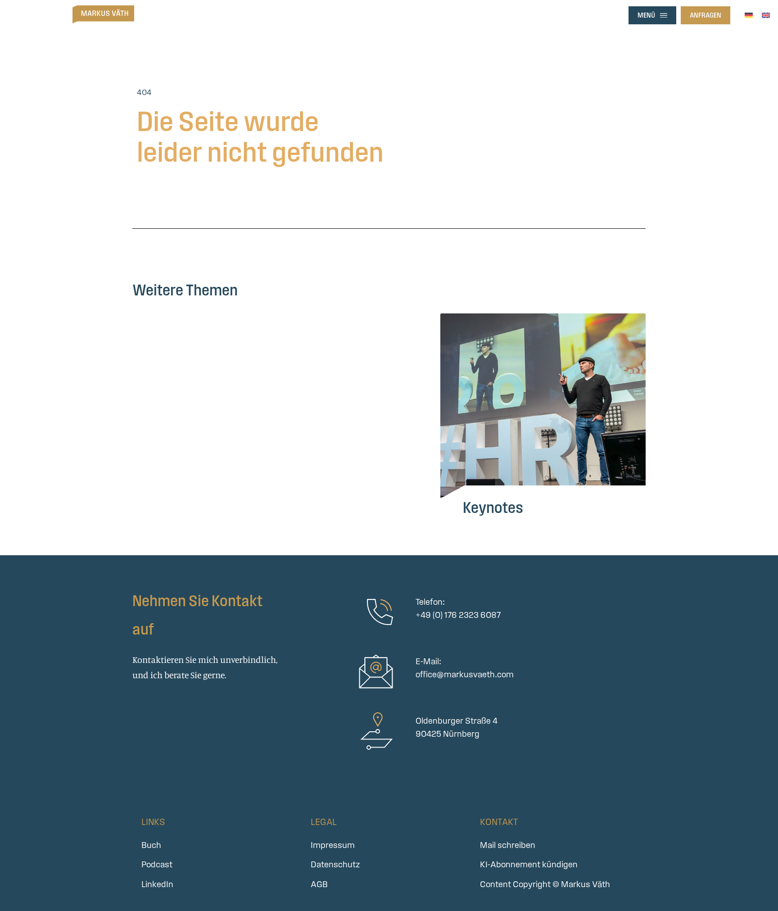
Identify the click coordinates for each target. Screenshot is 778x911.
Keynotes (493, 507)
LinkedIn (157, 884)
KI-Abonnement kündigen (529, 864)
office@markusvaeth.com (465, 674)
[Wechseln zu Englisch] (765, 14)
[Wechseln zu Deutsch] (748, 14)
